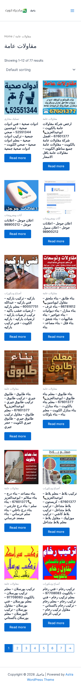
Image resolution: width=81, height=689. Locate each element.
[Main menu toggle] (72, 10)
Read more (18, 158)
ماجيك (32, 10)
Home (8, 36)
